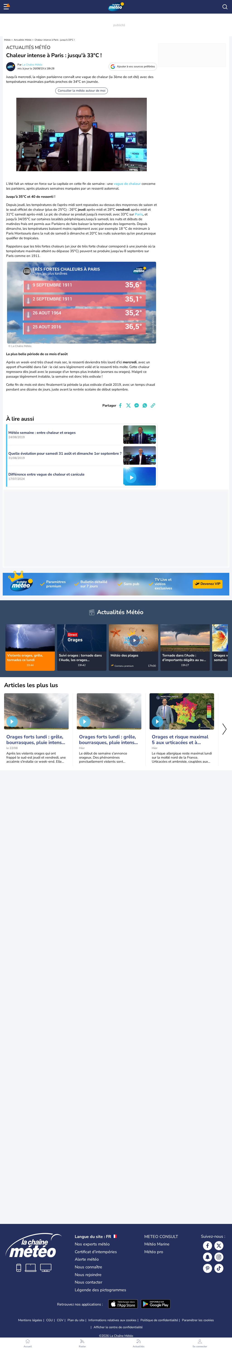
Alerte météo (87, 1259)
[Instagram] (218, 1257)
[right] (224, 638)
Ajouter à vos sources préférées (136, 66)
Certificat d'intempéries (96, 1252)
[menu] (7, 6)
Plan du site (76, 1320)
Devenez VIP (210, 583)
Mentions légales (30, 1320)
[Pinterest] (207, 1268)
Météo (7, 40)
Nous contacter (88, 1282)
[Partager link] (153, 405)
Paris (139, 214)
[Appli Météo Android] (155, 1304)
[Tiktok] (218, 1268)
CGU (49, 1320)
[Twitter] (218, 1245)
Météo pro (153, 1252)
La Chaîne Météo (32, 64)
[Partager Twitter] (128, 405)
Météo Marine (156, 1244)
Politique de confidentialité (159, 1320)
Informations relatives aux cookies (112, 1320)
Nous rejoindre (88, 1274)
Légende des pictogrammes (100, 1290)
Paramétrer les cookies (198, 1320)
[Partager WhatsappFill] (145, 405)
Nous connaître (88, 1267)
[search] (225, 6)
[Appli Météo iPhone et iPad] (123, 1304)
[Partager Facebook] (120, 405)
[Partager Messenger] (136, 405)
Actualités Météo (22, 40)
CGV (60, 1320)
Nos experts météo (92, 1244)
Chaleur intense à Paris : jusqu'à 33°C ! (55, 40)
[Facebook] (207, 1245)
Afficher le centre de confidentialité (118, 1327)
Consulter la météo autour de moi (81, 90)
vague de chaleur (127, 183)
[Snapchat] (207, 1257)
